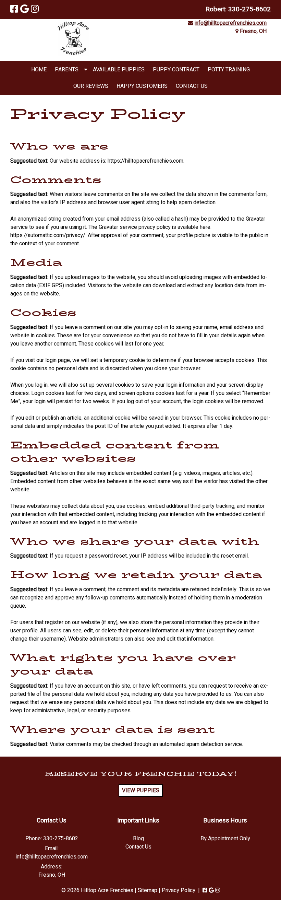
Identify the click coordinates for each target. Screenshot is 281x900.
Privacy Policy (178, 890)
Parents (66, 70)
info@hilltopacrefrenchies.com (231, 23)
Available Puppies (119, 70)
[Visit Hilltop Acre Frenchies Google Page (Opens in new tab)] (24, 9)
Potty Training (229, 70)
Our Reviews (90, 86)
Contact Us (192, 86)
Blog (138, 838)
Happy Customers (142, 86)
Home (39, 70)
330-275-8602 (249, 9)
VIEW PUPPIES (140, 790)
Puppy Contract (176, 70)
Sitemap (147, 890)
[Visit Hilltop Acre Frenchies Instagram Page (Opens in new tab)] (35, 9)
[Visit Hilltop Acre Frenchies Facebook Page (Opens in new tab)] (14, 9)
